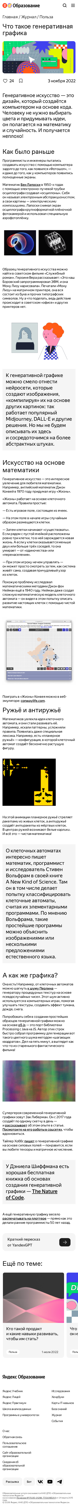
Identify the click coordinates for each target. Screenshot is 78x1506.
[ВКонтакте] (40, 1482)
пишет (29, 1141)
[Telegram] (59, 1482)
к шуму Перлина (40, 988)
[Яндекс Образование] (21, 5)
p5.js (22, 1025)
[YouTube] (50, 1482)
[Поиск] (65, 5)
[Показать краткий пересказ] (65, 1242)
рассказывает (16, 1125)
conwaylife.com (33, 701)
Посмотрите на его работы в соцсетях (32, 1129)
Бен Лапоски (31, 185)
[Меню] (73, 5)
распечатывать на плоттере (24, 1218)
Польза (13, 1352)
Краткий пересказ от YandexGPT (24, 1242)
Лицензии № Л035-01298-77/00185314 (36, 1498)
